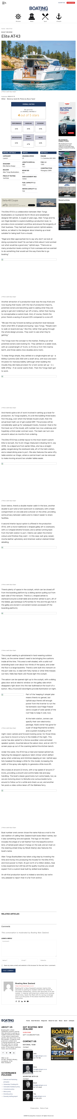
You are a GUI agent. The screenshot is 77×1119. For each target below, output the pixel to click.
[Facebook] (16, 1001)
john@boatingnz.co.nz (40, 1056)
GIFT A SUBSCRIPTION (31, 1035)
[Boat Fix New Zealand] (67, 197)
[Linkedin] (22, 1001)
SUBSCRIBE (27, 1032)
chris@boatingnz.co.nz (40, 1069)
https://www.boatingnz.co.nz (24, 986)
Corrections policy (9, 1089)
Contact (25, 1047)
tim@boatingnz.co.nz (39, 1096)
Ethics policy (7, 1091)
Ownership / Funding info (11, 1084)
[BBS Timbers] (67, 165)
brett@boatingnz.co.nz (40, 1085)
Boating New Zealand (25, 983)
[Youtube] (27, 1001)
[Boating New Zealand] (8, 992)
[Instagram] (19, 1001)
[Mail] (25, 1001)
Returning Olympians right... (65, 222)
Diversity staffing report (11, 1096)
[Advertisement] (29, 896)
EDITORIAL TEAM (29, 1045)
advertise (61, 2)
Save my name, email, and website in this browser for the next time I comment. (30, 965)
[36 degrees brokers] (67, 181)
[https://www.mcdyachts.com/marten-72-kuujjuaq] (29, 209)
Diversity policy (8, 1094)
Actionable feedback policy (12, 1086)
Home (3, 28)
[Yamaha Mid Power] (67, 135)
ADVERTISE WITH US (30, 1076)
